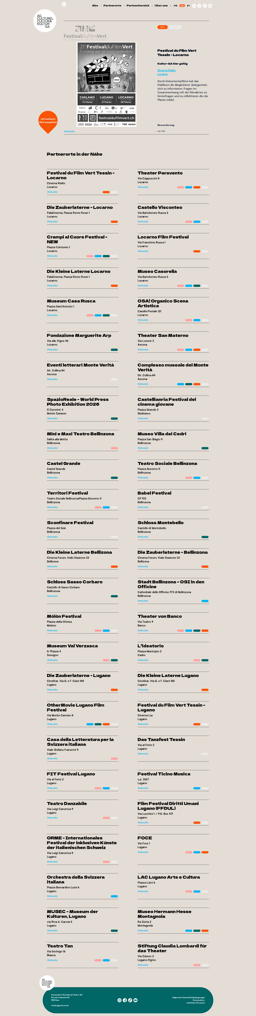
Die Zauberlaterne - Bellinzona (173, 552)
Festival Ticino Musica (164, 774)
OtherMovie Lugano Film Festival (75, 707)
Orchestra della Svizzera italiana (76, 879)
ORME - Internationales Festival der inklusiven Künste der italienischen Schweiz (82, 842)
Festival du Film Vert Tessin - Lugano (171, 707)
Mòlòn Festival (64, 616)
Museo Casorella (157, 271)
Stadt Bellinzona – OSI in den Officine (171, 584)
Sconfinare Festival (70, 522)
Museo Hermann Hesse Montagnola (164, 913)
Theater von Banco (160, 616)
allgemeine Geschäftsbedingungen (188, 998)
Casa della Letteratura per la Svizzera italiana (80, 741)
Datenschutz (199, 1000)
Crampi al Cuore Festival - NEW (77, 239)
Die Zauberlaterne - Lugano (79, 675)
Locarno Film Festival (163, 237)
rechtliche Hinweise (195, 1003)
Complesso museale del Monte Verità (173, 367)
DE (182, 5)
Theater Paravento (160, 173)
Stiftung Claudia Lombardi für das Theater (172, 948)
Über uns (161, 5)
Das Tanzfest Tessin (161, 739)
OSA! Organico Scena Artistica (163, 303)
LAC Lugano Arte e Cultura (169, 877)
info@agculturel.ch (60, 1006)
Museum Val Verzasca (72, 646)
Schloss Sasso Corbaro (75, 582)
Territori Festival (67, 493)
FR (175, 5)
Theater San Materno (163, 335)
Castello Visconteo (160, 207)
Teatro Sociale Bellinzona (167, 463)
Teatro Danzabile (67, 803)
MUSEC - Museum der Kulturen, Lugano (72, 913)
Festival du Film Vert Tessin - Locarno (81, 175)
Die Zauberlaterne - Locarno (80, 207)
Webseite (69, 131)
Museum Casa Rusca (71, 301)
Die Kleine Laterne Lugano (168, 675)
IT (188, 5)
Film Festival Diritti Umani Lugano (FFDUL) (168, 805)
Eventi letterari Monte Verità (80, 365)
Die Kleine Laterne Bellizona (79, 552)
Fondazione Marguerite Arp (79, 335)
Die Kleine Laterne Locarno (78, 271)
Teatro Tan (60, 946)
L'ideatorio (151, 646)
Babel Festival (154, 493)
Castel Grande (63, 463)
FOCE (145, 838)
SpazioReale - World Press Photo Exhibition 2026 (78, 401)
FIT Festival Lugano (71, 774)
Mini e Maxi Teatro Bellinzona (80, 434)
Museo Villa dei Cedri (162, 434)
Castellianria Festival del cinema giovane (167, 401)
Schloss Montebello (161, 522)
